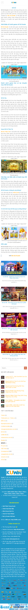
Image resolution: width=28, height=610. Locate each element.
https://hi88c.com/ (16, 519)
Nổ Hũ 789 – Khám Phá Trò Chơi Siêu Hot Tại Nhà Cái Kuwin (14, 303)
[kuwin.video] (14, 2)
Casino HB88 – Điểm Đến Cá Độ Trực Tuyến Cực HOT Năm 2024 (15, 405)
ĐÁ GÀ (3, 432)
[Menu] (2, 2)
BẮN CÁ (3, 420)
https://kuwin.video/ (19, 529)
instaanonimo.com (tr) (6, 437)
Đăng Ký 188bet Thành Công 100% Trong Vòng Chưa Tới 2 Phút (16, 396)
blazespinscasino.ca (6, 423)
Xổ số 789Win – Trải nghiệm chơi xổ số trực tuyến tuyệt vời (15, 401)
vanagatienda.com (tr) (6, 454)
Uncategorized (5, 451)
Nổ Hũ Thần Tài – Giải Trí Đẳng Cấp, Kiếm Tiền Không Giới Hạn (14, 355)
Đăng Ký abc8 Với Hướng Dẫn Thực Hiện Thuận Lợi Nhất (14, 386)
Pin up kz (3, 445)
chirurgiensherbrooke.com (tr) (8, 429)
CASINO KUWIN (5, 426)
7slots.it (3, 415)
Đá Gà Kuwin (16, 255)
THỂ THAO (4, 448)
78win (16, 491)
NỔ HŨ (3, 443)
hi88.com (7, 519)
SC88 (12, 491)
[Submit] (25, 368)
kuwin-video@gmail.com (12, 539)
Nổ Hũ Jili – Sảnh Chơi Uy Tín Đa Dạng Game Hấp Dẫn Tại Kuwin (14, 329)
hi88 (9, 491)
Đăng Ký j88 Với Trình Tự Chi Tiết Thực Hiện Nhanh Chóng (15, 382)
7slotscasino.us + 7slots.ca (8, 418)
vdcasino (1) (4, 457)
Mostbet (3, 440)
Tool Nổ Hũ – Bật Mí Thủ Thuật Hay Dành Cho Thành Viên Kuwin (14, 277)
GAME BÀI (4, 434)
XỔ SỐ (3, 459)
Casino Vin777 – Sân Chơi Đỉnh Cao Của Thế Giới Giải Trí (16, 377)
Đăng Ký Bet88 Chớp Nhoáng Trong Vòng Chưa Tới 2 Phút (14, 391)
